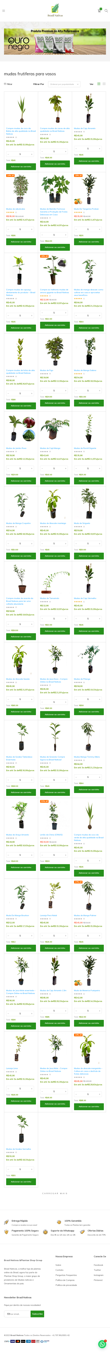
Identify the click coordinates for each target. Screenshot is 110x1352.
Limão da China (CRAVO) (51, 834)
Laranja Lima (12, 1068)
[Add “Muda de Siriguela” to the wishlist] (100, 493)
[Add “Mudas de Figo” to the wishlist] (66, 340)
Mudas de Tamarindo (49, 598)
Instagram (98, 1275)
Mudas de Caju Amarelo (85, 128)
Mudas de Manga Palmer (85, 915)
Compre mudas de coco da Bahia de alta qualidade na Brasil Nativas (21, 131)
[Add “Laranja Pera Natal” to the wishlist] (66, 885)
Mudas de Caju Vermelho (85, 598)
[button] (32, 105)
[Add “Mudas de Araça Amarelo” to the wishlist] (32, 804)
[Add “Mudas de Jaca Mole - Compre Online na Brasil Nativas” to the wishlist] (66, 1038)
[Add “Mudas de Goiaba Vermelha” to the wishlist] (32, 1118)
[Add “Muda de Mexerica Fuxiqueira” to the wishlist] (100, 960)
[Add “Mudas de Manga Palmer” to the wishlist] (100, 885)
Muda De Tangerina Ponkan (86, 209)
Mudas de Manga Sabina (85, 370)
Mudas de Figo (46, 370)
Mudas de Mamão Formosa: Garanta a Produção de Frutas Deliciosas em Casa (53, 212)
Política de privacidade (66, 1285)
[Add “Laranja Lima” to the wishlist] (32, 1038)
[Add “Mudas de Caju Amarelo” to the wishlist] (100, 98)
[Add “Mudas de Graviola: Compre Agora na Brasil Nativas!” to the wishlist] (66, 726)
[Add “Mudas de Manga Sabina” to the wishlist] (100, 340)
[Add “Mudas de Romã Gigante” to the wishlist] (100, 417)
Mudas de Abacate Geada (18, 679)
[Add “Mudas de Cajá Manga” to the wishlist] (66, 417)
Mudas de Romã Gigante (85, 448)
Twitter (97, 1270)
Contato (59, 1270)
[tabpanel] (55, 41)
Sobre (58, 1265)
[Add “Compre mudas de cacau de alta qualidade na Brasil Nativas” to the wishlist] (66, 98)
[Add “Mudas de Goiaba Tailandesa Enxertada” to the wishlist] (32, 726)
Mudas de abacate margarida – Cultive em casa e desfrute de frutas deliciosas (88, 1071)
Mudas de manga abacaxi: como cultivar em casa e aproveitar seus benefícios (88, 292)
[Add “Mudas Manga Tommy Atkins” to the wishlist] (100, 726)
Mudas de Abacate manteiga (53, 523)
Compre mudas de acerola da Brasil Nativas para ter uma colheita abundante (19, 601)
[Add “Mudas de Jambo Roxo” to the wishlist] (32, 417)
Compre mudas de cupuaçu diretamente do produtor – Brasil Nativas (20, 292)
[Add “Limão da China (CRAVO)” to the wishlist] (66, 804)
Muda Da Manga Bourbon (17, 915)
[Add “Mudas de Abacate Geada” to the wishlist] (32, 648)
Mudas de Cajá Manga (50, 448)
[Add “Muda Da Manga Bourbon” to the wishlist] (32, 885)
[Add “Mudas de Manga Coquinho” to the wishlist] (32, 493)
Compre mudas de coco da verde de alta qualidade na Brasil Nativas (89, 837)
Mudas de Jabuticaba (15, 209)
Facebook (98, 1265)
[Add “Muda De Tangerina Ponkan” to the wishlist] (100, 178)
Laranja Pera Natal (48, 915)
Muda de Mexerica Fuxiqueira (87, 990)
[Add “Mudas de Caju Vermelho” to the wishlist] (100, 568)
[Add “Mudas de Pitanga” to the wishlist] (100, 648)
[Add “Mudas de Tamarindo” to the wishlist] (66, 568)
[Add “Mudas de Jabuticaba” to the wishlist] (32, 178)
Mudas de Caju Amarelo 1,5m (53, 990)
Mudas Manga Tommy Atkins (87, 757)
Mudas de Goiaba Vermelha (18, 1149)
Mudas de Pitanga (82, 679)
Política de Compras (65, 1280)
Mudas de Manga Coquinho (18, 523)
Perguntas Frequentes (66, 1275)
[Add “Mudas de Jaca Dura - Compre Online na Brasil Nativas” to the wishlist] (66, 648)
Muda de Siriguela (82, 523)
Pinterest (98, 1280)
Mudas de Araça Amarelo (17, 834)
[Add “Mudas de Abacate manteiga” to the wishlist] (66, 493)
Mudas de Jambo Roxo (16, 448)
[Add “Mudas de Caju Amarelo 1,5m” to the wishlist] (66, 960)
